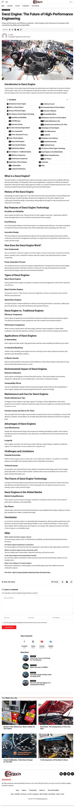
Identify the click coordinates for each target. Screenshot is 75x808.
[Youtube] (42, 644)
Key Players (48, 159)
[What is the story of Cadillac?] (25, 666)
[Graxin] (37, 2)
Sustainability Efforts (49, 114)
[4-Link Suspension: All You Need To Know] (55, 746)
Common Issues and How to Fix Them (55, 124)
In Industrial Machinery (19, 169)
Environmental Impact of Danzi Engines (53, 107)
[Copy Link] (21, 29)
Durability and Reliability (19, 117)
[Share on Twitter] (12, 29)
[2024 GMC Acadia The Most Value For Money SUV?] (25, 674)
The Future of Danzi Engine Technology (53, 148)
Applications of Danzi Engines (18, 162)
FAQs (43, 165)
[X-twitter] (65, 774)
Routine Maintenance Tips (52, 121)
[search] (66, 2)
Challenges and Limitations (49, 138)
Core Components (17, 131)
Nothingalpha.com (42, 799)
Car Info (33, 656)
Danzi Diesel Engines (18, 141)
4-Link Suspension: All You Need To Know (54, 760)
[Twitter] (33, 644)
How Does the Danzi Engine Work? (19, 128)
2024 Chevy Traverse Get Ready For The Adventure (40, 659)
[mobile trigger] (3, 2)
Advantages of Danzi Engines (50, 128)
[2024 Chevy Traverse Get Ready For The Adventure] (25, 658)
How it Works (5, 9)
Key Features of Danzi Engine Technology (21, 114)
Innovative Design (17, 124)
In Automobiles (16, 165)
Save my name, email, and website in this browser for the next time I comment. (25, 622)
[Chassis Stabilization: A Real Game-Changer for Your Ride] (19, 746)
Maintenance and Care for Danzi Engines (53, 117)
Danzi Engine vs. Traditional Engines (20, 152)
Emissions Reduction (49, 111)
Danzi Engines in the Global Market (52, 152)
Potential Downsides (50, 141)
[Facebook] (24, 644)
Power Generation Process (20, 134)
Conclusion (44, 162)
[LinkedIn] (50, 644)
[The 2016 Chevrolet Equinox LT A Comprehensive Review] (25, 683)
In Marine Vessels (49, 104)
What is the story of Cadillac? (39, 667)
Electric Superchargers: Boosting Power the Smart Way (31, 572)
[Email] (18, 29)
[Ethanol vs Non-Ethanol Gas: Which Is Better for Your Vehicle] (19, 713)
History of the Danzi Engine (17, 111)
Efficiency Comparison (18, 155)
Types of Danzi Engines (16, 138)
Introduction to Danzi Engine (17, 104)
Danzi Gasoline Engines (19, 145)
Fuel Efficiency (16, 121)
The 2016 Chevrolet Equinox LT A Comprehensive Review (40, 684)
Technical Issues (49, 145)
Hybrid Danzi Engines (18, 148)
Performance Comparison (19, 158)
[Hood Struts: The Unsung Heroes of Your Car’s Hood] (55, 713)
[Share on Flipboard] (15, 29)
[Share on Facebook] (9, 29)
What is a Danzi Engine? (16, 107)
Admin (11, 34)
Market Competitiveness (51, 155)
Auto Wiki (33, 665)
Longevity (47, 135)
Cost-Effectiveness (50, 131)
